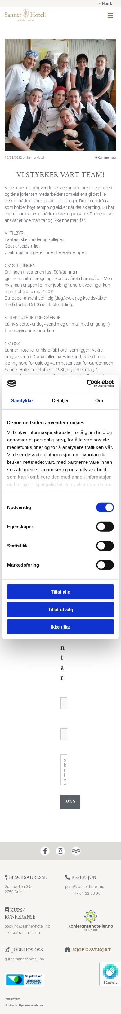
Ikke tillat (60, 627)
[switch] (105, 527)
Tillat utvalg (60, 609)
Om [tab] (99, 400)
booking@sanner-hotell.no (27, 926)
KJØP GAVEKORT (92, 950)
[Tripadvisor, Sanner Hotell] (76, 851)
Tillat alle (60, 592)
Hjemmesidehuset (31, 1005)
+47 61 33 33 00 (86, 893)
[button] (86, 16)
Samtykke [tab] (22, 400)
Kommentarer (105, 157)
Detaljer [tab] (60, 400)
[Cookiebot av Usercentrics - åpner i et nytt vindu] (87, 383)
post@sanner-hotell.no (84, 887)
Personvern (12, 998)
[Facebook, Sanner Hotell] (45, 851)
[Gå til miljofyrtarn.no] (60, 980)
